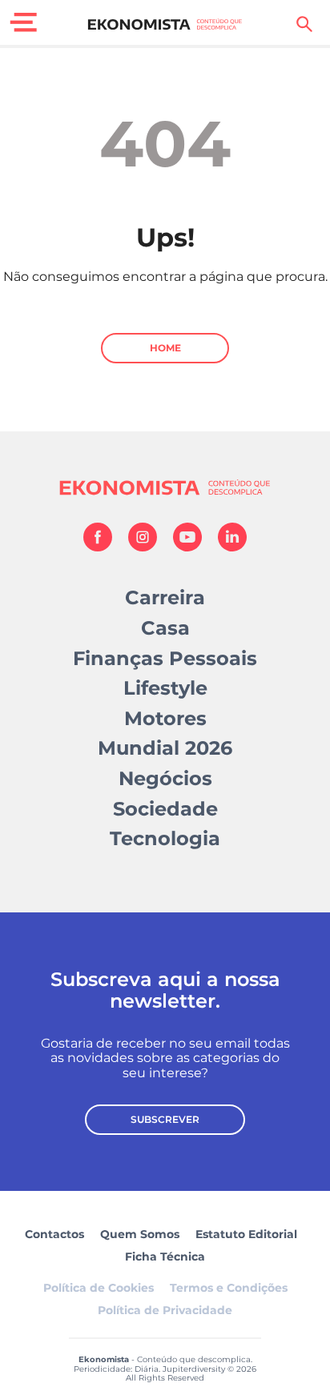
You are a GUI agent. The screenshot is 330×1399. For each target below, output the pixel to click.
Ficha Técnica (165, 1256)
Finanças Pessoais (165, 658)
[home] (165, 24)
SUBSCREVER (165, 1119)
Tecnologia (165, 838)
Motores (165, 718)
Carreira (165, 597)
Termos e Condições (229, 1288)
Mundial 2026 (165, 748)
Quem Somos (139, 1234)
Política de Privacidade (165, 1310)
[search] (304, 24)
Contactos (54, 1234)
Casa (165, 627)
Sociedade (165, 808)
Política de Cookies (98, 1288)
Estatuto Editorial (246, 1234)
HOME (165, 348)
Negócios (165, 778)
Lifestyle (165, 688)
